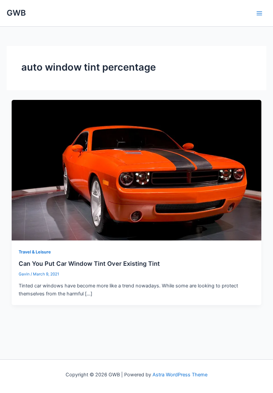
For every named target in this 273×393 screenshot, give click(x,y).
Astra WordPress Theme (179, 375)
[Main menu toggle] (259, 13)
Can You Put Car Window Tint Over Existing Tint (89, 263)
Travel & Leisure (35, 251)
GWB (16, 13)
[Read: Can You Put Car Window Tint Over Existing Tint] (137, 170)
